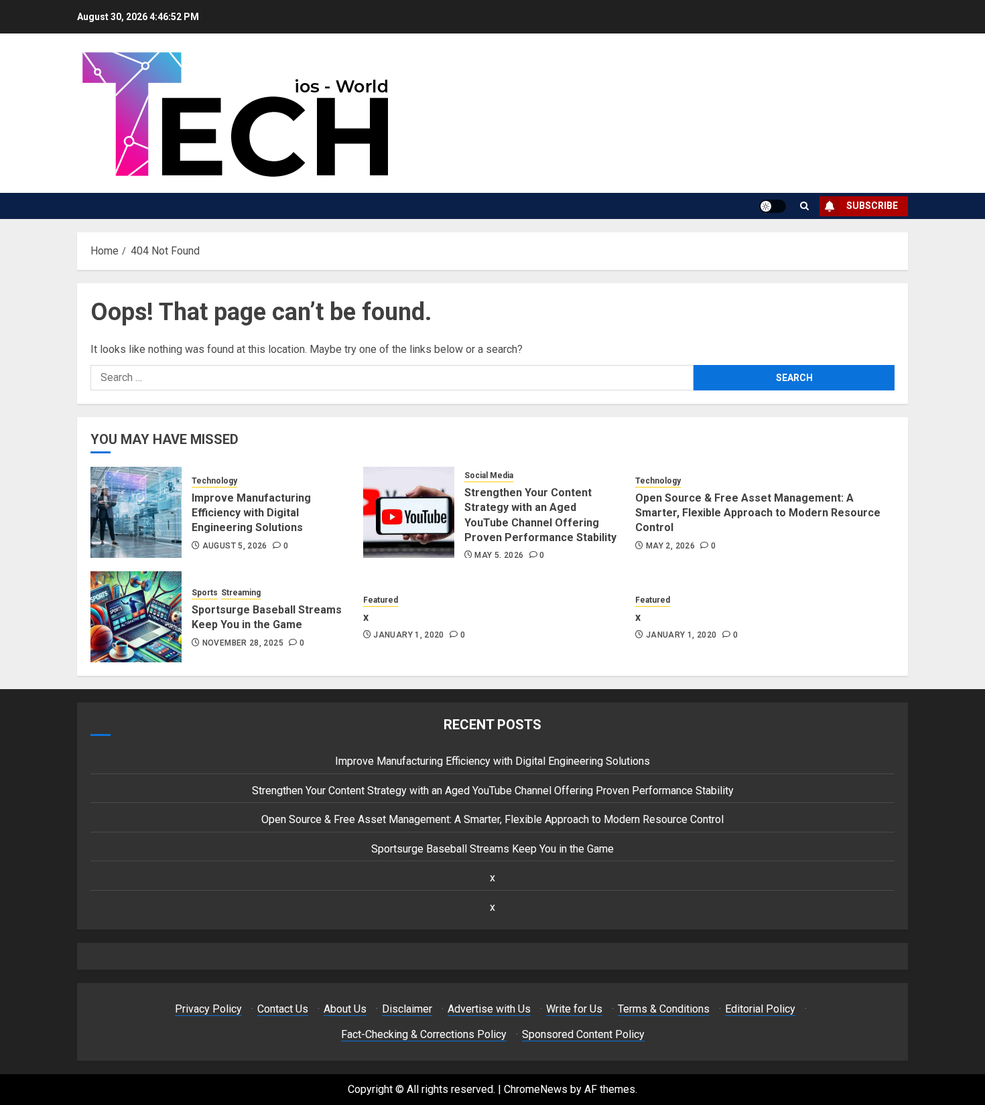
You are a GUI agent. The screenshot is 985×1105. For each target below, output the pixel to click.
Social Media (488, 475)
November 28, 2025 (242, 643)
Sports (205, 592)
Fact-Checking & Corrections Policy (424, 1034)
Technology (214, 481)
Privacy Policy (208, 1009)
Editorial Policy (760, 1009)
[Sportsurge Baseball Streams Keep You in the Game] (136, 616)
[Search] (804, 206)
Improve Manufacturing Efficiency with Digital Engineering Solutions (251, 513)
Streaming (241, 592)
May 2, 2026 (670, 545)
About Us (345, 1009)
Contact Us (282, 1009)
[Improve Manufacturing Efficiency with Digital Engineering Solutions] (136, 512)
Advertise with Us (489, 1009)
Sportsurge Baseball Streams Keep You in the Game (267, 617)
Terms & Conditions (664, 1009)
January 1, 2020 (408, 635)
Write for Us (574, 1009)
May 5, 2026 (498, 555)
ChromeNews (536, 1089)
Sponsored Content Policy (583, 1034)
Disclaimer (407, 1009)
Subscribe (872, 205)
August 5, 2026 (234, 545)
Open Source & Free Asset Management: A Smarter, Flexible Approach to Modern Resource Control (757, 513)
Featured (380, 600)
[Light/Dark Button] (772, 206)
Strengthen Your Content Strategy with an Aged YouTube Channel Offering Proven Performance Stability (493, 790)
